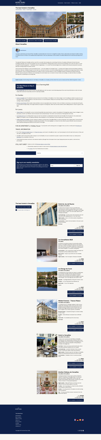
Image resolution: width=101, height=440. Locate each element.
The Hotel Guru (19, 413)
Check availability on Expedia (75, 234)
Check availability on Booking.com (75, 231)
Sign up (78, 165)
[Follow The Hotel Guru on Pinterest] (83, 430)
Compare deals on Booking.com (24, 210)
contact (31, 148)
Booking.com (79, 125)
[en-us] (83, 420)
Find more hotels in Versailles (51, 40)
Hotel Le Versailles (20, 98)
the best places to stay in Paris (43, 144)
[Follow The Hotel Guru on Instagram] (81, 430)
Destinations (60, 3)
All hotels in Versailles (21, 40)
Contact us (18, 426)
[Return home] (20, 3)
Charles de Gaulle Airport (27, 132)
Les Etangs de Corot (21, 116)
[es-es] (80, 420)
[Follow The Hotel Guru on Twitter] (78, 430)
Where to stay (74, 3)
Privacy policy (18, 421)
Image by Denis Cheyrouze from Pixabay (42, 37)
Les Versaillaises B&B (65, 240)
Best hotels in (67, 3)
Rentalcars (19, 137)
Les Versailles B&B (20, 90)
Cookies (17, 423)
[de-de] (78, 420)
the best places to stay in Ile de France (58, 146)
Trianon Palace (20, 112)
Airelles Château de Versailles (23, 119)
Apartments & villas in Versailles (35, 40)
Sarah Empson (23, 50)
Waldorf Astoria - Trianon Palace (69, 301)
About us (18, 420)
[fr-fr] (75, 420)
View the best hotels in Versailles (24, 207)
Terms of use (18, 424)
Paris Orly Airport (39, 132)
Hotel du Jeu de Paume (22, 103)
